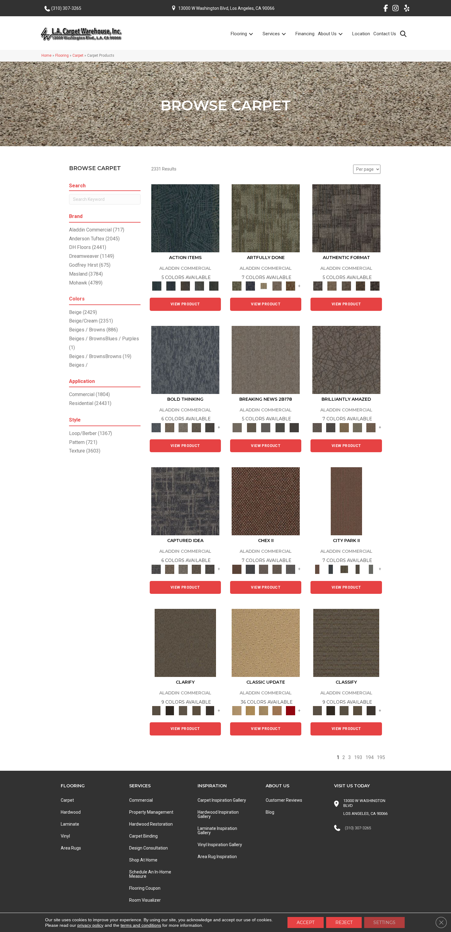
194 (369, 757)
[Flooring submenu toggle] (255, 34)
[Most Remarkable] (250, 286)
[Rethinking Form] (360, 286)
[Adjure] (210, 710)
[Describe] (183, 710)
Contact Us (384, 33)
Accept (305, 922)
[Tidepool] (185, 218)
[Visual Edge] (346, 218)
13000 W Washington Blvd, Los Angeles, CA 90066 (226, 8)
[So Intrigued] (346, 359)
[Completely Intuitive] (344, 427)
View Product (185, 304)
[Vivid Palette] (290, 286)
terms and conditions (141, 925)
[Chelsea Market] (266, 501)
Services (271, 33)
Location (361, 33)
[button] (404, 34)
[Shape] (185, 359)
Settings (384, 922)
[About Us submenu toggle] (344, 34)
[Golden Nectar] (250, 710)
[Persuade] (196, 710)
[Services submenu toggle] (287, 34)
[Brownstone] (185, 286)
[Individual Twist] (346, 286)
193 (358, 757)
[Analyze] (169, 710)
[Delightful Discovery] (266, 218)
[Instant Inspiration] (371, 427)
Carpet (77, 55)
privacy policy (90, 925)
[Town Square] (290, 569)
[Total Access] (294, 427)
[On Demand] (280, 427)
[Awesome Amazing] (277, 286)
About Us (327, 33)
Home (46, 55)
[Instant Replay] (266, 427)
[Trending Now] (266, 359)
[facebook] (383, 9)
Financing (304, 33)
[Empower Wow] (358, 427)
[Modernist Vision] (263, 286)
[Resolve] (185, 642)
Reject (344, 922)
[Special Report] (251, 427)
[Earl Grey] (199, 286)
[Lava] (183, 427)
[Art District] (263, 569)
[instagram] (394, 9)
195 (381, 757)
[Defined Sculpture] (332, 286)
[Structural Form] (374, 286)
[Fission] (196, 427)
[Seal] (210, 427)
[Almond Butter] (263, 710)
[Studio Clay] (277, 710)
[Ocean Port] (171, 286)
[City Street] (213, 286)
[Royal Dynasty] (290, 710)
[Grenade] (169, 427)
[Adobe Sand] (266, 642)
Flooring (239, 33)
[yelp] (404, 9)
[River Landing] (250, 569)
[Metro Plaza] (277, 569)
